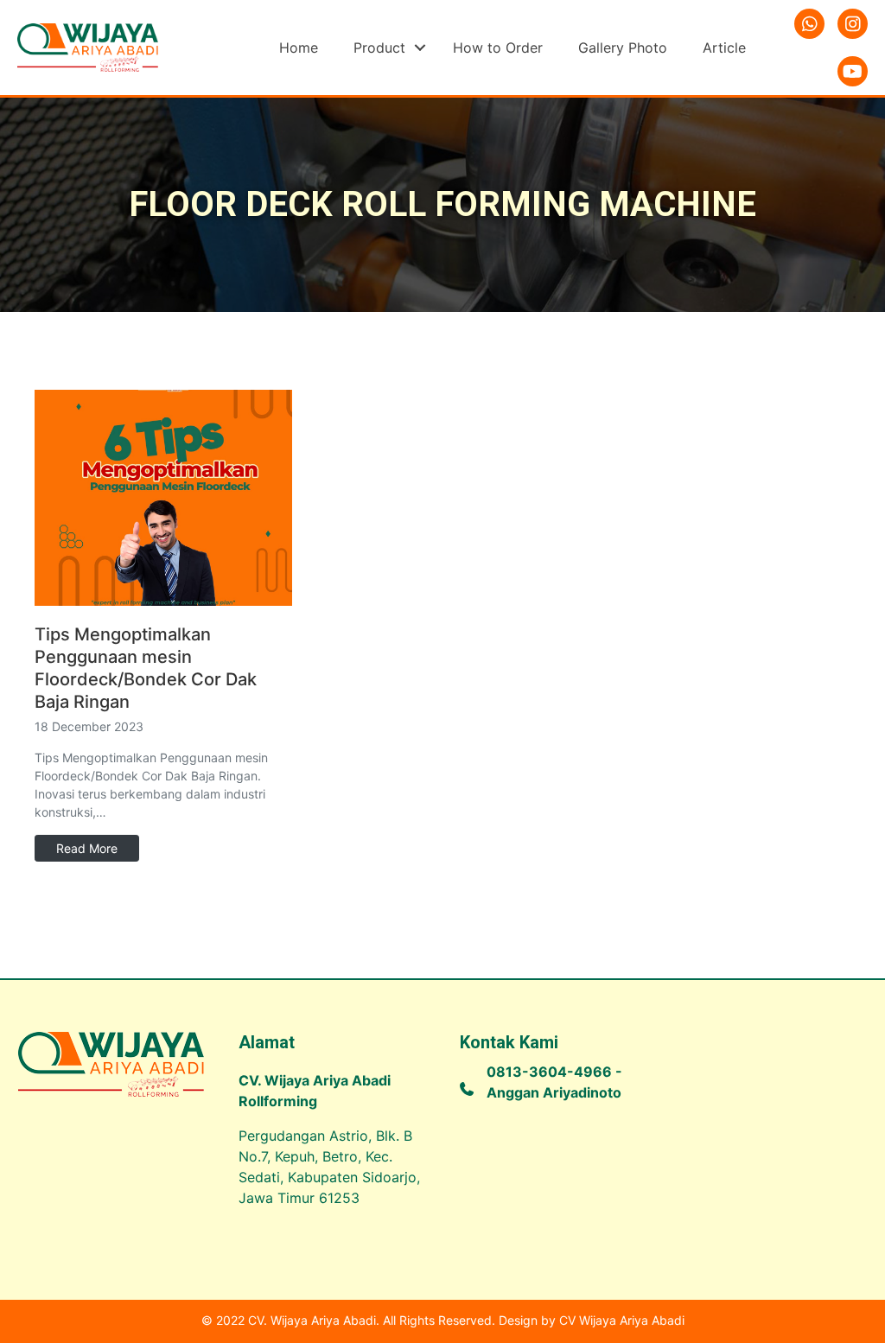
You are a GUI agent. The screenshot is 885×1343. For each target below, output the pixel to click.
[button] (420, 48)
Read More (87, 848)
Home (298, 47)
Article (724, 47)
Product (379, 47)
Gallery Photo (622, 47)
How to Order (498, 47)
